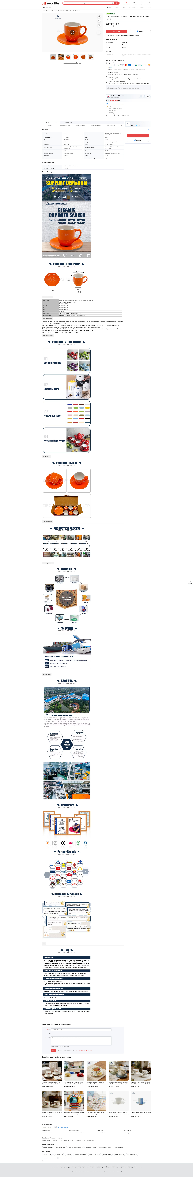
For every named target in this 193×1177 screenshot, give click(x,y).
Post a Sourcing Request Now (84, 1050)
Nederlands (99, 1167)
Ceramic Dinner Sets (47, 1133)
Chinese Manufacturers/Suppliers (78, 1166)
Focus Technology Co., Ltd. (86, 1171)
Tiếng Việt (131, 1167)
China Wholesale (90, 1166)
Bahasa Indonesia (138, 1167)
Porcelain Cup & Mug (48, 1147)
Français (77, 1167)
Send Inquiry (116, 31)
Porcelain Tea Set (76, 10)
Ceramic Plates (127, 1130)
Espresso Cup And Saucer (105, 1147)
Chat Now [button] (140, 31)
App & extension (132, 7)
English (61, 1167)
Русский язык (83, 1167)
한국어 (108, 1167)
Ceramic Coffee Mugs (74, 1130)
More (43, 1161)
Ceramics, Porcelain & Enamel (75, 1147)
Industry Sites (106, 1166)
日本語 (113, 1167)
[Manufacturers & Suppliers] (50, 3)
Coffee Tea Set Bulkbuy (65, 1158)
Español (66, 1167)
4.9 (132, 125)
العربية (104, 1167)
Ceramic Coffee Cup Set (94, 1154)
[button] (119, 125)
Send (53, 1050)
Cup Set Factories (59, 1154)
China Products (67, 1166)
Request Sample (134, 35)
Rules (150, 7)
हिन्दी (117, 1167)
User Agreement (105, 1171)
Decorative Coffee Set (91, 1147)
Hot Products (59, 1166)
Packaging (126, 1133)
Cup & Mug (60, 10)
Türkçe (126, 1167)
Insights (134, 1166)
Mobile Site (129, 1166)
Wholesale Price (98, 1166)
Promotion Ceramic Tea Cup (49, 1158)
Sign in (149, 4)
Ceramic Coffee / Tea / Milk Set (76, 1133)
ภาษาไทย (121, 1167)
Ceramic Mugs (45, 1130)
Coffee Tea (68, 1154)
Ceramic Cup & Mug (61, 1147)
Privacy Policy (119, 1171)
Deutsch (93, 1167)
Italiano (89, 1167)
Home (43, 10)
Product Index (122, 1166)
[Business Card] (148, 129)
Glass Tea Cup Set (107, 1154)
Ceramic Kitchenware (101, 1133)
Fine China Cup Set (118, 1147)
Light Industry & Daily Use (51, 10)
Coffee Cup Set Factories (80, 1154)
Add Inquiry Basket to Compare (72, 63)
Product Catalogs (63, 1127)
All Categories (47, 7)
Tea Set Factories (47, 1154)
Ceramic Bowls (99, 1130)
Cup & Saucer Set (67, 10)
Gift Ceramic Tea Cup (132, 1154)
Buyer (116, 7)
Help (124, 7)
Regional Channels (114, 1166)
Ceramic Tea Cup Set (119, 1154)
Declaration (112, 1171)
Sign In (108, 115)
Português (71, 1167)
